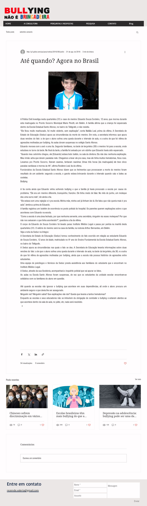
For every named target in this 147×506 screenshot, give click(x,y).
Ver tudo (138, 379)
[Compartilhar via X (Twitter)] (28, 354)
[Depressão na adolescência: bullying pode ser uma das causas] (120, 396)
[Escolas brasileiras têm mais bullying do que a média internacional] (73, 396)
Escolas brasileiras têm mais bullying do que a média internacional (70, 415)
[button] (137, 32)
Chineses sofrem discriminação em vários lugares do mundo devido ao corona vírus (25, 415)
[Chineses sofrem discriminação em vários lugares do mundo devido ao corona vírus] (27, 396)
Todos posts (10, 32)
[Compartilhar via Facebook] (21, 354)
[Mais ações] (125, 52)
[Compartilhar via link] (42, 354)
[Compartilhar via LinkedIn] (35, 354)
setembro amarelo (26, 32)
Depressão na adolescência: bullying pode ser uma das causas (120, 415)
